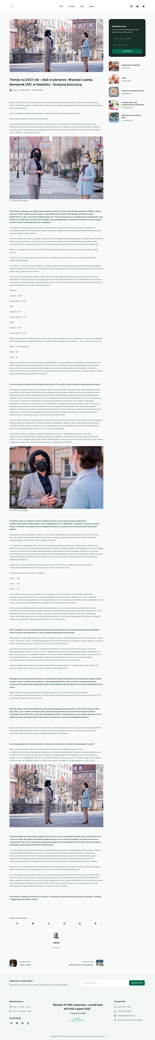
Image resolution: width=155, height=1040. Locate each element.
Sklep (91, 6)
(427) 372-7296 (124, 1011)
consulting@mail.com (126, 1016)
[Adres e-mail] (95, 923)
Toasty (124, 78)
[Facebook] (131, 6)
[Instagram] (144, 6)
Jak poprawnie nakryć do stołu (133, 91)
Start (61, 6)
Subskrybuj (127, 51)
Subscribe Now (137, 983)
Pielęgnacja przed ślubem (131, 65)
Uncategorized (37, 90)
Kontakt (72, 6)
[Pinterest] (48, 923)
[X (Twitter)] (137, 6)
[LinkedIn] (64, 923)
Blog (82, 6)
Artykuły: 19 (56, 947)
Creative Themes (98, 1036)
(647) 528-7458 (124, 1007)
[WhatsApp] (80, 923)
